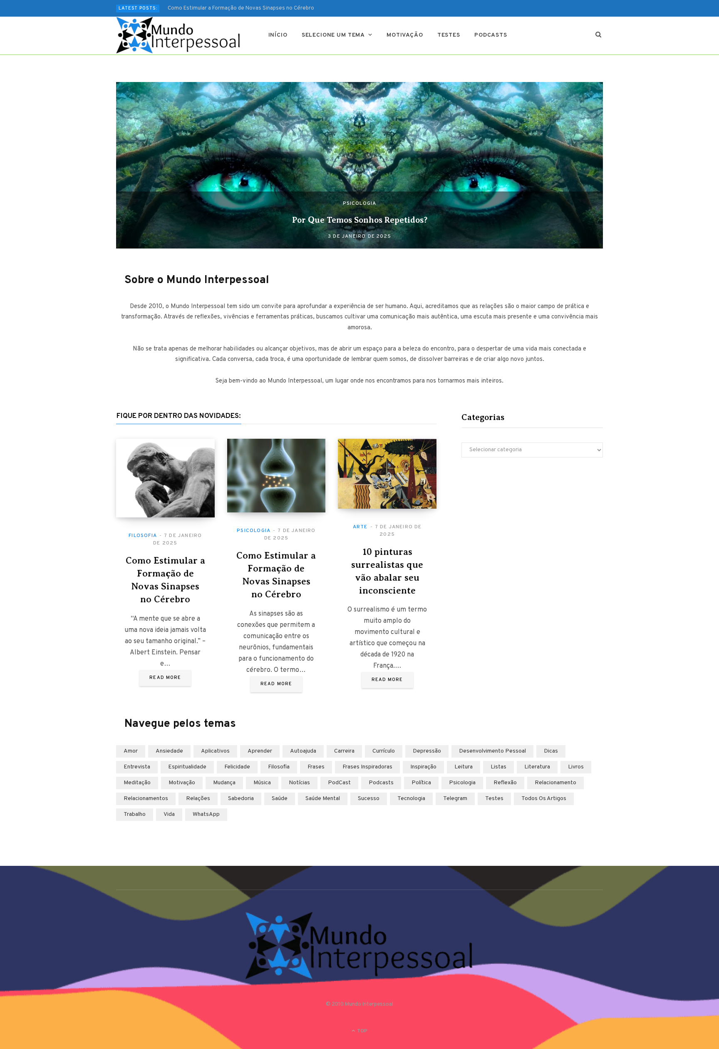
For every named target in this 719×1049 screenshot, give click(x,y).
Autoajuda (303, 751)
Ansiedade (169, 751)
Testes (448, 35)
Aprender (260, 751)
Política (421, 782)
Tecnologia (411, 798)
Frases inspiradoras (367, 767)
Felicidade (237, 767)
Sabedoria (241, 798)
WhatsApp (206, 814)
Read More (165, 678)
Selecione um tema (333, 35)
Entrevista (137, 767)
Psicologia (360, 203)
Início (278, 35)
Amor (131, 751)
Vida (169, 814)
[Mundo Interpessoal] (178, 35)
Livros (576, 767)
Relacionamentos (146, 798)
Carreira (344, 751)
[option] (359, 165)
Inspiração (423, 767)
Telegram (455, 798)
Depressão (427, 751)
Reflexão (505, 782)
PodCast (339, 782)
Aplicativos (215, 751)
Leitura (463, 767)
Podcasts (490, 35)
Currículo (383, 751)
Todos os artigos (543, 798)
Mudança (224, 782)
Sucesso (368, 798)
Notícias (299, 782)
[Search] (598, 35)
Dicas (551, 751)
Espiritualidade (187, 767)
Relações (198, 798)
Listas (498, 767)
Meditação (137, 782)
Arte (360, 527)
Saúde (280, 798)
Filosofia (143, 535)
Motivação (405, 35)
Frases (316, 767)
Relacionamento (555, 782)
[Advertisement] (532, 536)
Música (262, 782)
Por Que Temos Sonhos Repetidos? (359, 220)
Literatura (537, 767)
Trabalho (135, 814)
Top (361, 1031)
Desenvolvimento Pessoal (492, 751)
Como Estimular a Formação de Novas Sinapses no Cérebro (241, 8)
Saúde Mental (322, 798)
